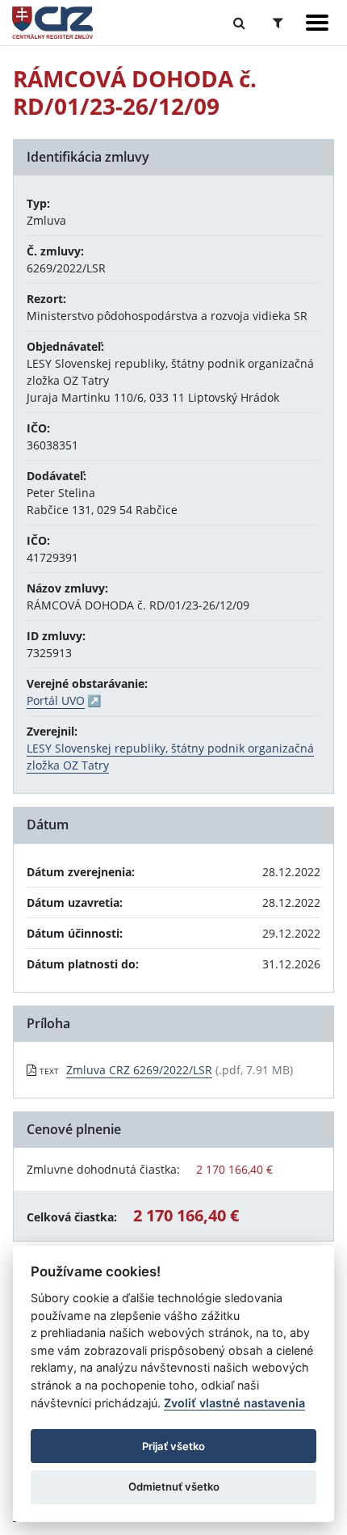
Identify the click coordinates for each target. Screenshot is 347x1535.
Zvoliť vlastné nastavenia (234, 1403)
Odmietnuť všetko (173, 1486)
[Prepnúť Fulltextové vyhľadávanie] (239, 22)
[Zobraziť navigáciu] (317, 22)
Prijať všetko (173, 1446)
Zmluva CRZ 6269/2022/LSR (139, 1069)
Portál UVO (56, 700)
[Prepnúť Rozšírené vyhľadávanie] (278, 22)
